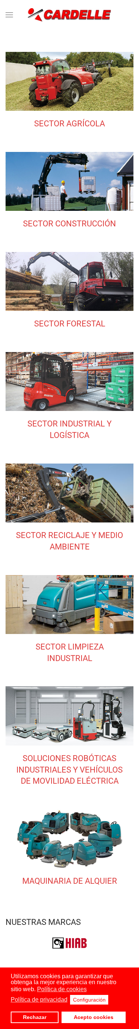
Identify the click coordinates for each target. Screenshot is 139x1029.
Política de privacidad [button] (39, 999)
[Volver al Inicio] (69, 15)
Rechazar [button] (34, 1017)
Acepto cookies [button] (93, 1017)
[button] (9, 15)
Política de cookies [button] (62, 989)
